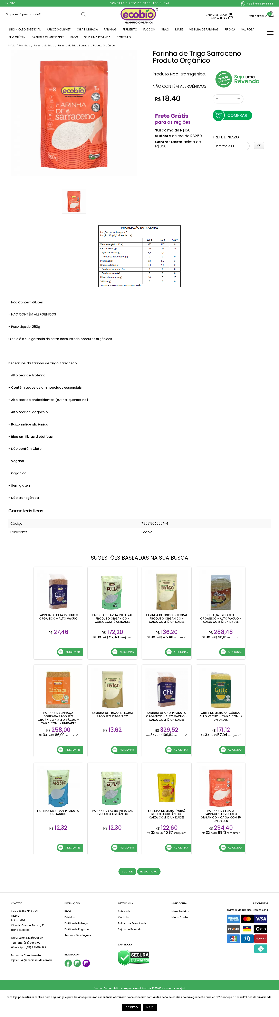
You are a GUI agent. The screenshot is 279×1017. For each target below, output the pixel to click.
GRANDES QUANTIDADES (47, 37)
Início (11, 3)
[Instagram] (77, 966)
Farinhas (110, 29)
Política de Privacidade (132, 923)
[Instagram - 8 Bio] (86, 966)
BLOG (74, 37)
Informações (72, 903)
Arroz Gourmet (59, 29)
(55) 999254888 (259, 3)
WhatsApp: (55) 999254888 (28, 947)
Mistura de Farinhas (204, 29)
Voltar (127, 871)
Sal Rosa (247, 29)
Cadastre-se (214, 15)
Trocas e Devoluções (78, 935)
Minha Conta (179, 903)
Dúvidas (70, 917)
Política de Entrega (76, 923)
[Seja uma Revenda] (237, 86)
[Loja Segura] (134, 965)
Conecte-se (219, 17)
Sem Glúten (17, 37)
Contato (123, 37)
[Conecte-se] (230, 17)
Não (150, 1007)
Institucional (126, 903)
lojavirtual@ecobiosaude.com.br (31, 960)
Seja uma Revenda (97, 37)
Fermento (130, 29)
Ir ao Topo (148, 871)
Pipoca (230, 29)
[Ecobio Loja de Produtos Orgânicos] (139, 24)
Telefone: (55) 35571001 (26, 942)
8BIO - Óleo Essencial (25, 29)
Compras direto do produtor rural (140, 3)
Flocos (149, 29)
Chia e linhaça (87, 29)
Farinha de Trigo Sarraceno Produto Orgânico (197, 56)
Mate (179, 29)
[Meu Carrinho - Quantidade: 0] (271, 16)
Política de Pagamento (79, 929)
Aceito (131, 1007)
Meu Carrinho (258, 16)
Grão (165, 29)
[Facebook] (68, 966)
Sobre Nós (124, 911)
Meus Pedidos (180, 911)
